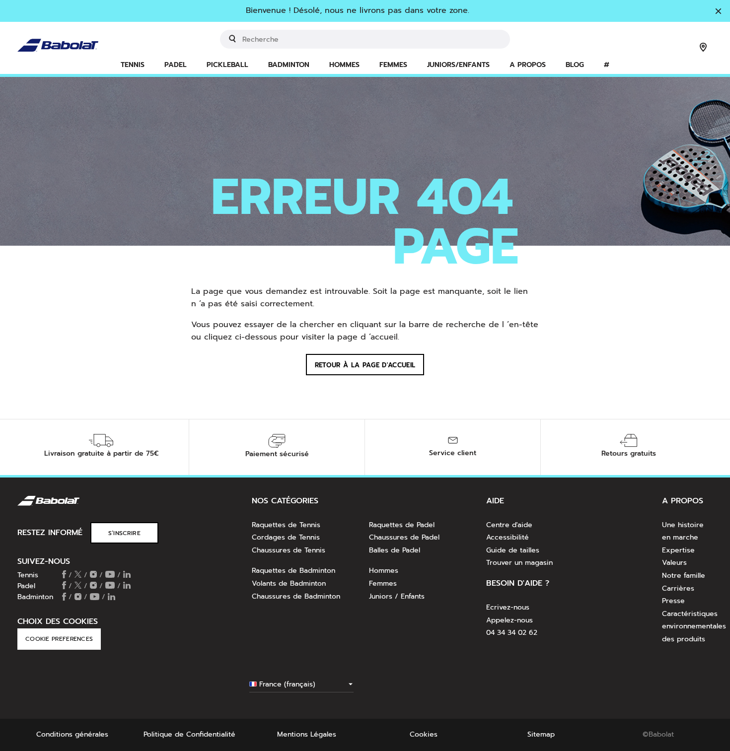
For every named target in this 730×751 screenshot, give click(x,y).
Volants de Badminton (289, 583)
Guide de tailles (512, 550)
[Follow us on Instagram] (93, 575)
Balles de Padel (394, 550)
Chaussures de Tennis (288, 550)
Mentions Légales (306, 734)
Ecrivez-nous (507, 607)
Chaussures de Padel (404, 537)
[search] (365, 39)
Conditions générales (72, 734)
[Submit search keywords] (232, 39)
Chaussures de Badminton (296, 596)
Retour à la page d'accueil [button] (365, 365)
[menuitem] (132, 66)
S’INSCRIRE (124, 533)
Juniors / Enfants (397, 596)
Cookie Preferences (59, 638)
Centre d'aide (509, 525)
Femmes (383, 583)
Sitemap (541, 734)
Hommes (383, 570)
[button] (132, 66)
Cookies (424, 734)
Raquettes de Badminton (293, 570)
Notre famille (683, 575)
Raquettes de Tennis (286, 525)
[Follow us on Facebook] (64, 575)
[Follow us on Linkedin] (127, 575)
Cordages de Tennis (286, 537)
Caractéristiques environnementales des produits (694, 626)
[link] (227, 66)
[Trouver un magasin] (703, 48)
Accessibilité (507, 537)
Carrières (678, 588)
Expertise (678, 550)
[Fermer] (718, 11)
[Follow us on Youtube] (110, 575)
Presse (673, 601)
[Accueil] (75, 39)
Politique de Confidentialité (189, 734)
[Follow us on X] (77, 575)
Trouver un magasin (519, 562)
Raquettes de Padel (402, 525)
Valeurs (674, 562)
